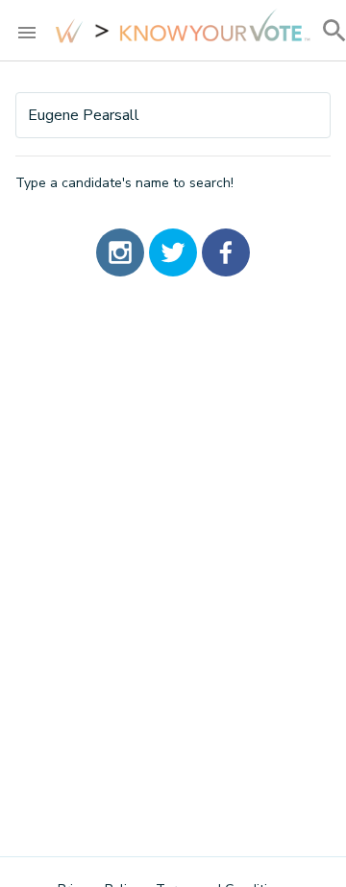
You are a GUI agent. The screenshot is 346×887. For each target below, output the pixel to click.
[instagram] (120, 252)
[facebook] (226, 252)
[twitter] (173, 252)
